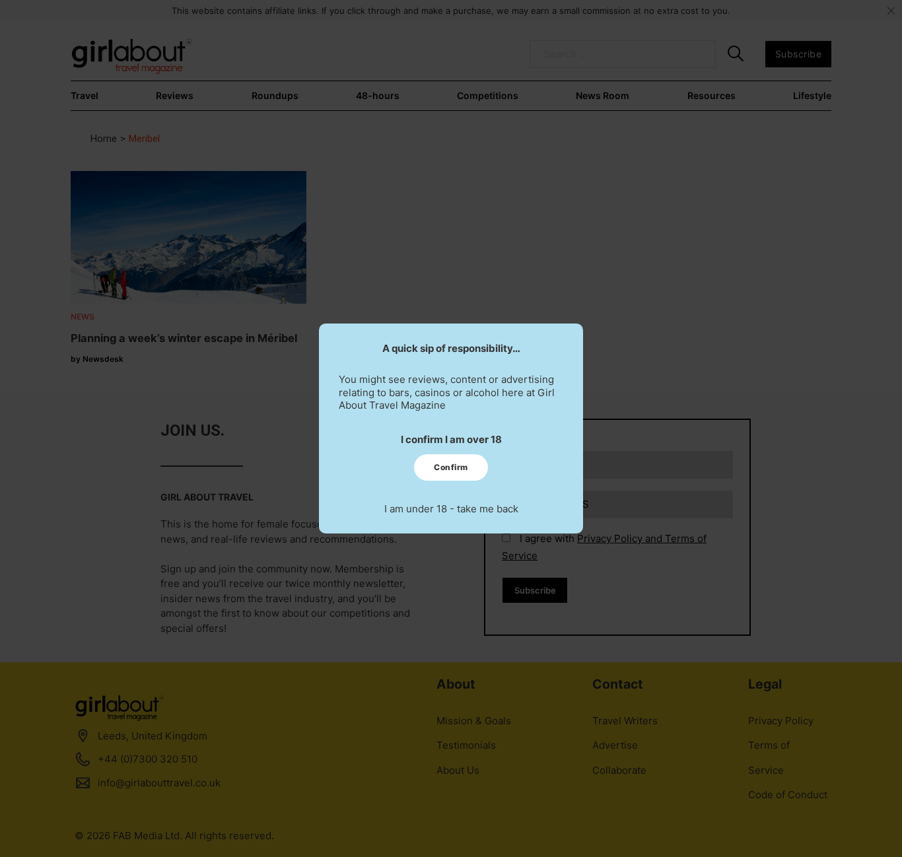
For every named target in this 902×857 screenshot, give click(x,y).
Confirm (451, 467)
